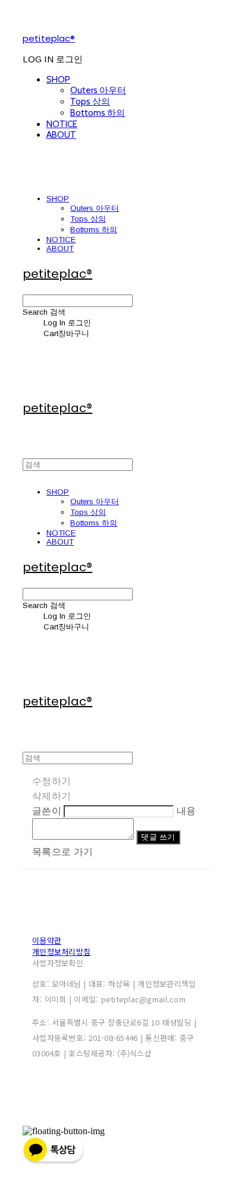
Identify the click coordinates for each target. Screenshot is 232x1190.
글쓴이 (46, 811)
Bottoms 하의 (97, 112)
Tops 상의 (90, 101)
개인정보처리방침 (61, 951)
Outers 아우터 (98, 90)
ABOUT (61, 134)
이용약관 (46, 940)
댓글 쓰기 (158, 837)
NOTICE (61, 124)
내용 (186, 811)
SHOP (58, 79)
